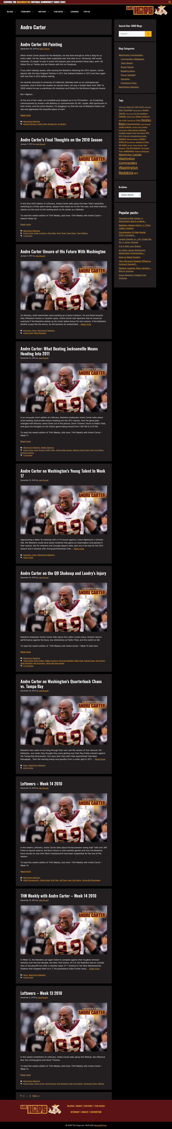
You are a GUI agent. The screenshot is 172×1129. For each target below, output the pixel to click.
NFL (147, 133)
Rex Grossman (39, 663)
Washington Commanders (131, 55)
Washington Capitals (130, 154)
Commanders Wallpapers (132, 59)
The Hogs (58, 12)
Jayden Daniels (125, 127)
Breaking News (128, 71)
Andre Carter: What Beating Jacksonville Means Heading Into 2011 (59, 351)
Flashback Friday (129, 83)
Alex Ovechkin (126, 110)
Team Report (127, 63)
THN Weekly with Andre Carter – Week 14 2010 (58, 896)
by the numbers (141, 113)
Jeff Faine (63, 880)
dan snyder (123, 120)
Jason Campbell (145, 124)
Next (36, 1096)
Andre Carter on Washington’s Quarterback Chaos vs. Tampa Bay (61, 683)
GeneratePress (100, 1125)
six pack (123, 145)
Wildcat (101, 1084)
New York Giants (96, 450)
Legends (75, 12)
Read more (25, 115)
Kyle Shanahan (62, 1084)
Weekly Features (47, 448)
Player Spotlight (128, 75)
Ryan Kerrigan (131, 142)
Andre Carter (42, 124)
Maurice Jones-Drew (81, 450)
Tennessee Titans (90, 1084)
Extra (138, 120)
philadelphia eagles (138, 136)
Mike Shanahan (40, 333)
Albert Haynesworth (31, 880)
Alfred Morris (137, 110)
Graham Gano (89, 661)
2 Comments (28, 666)
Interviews (27, 331)
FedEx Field (50, 450)
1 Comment (27, 236)
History (42, 12)
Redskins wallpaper (133, 139)
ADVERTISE (95, 1112)
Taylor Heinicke (138, 145)
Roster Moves (127, 67)
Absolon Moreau (29, 124)
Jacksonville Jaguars (64, 450)
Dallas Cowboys (40, 233)
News (34, 331)
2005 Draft (122, 107)
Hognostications (133, 124)
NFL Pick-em (124, 136)
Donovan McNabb (66, 661)
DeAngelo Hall (131, 120)
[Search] (148, 34)
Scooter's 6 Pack (142, 142)
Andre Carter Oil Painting (41, 44)
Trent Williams (82, 233)
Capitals (122, 116)
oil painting (62, 124)
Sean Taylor (71, 233)
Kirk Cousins (142, 127)
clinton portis (39, 1084)
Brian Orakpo (39, 661)
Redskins (122, 139)
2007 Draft (139, 107)
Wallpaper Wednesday (142, 151)
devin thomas (39, 450)
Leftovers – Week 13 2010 (41, 993)
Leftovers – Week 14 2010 (41, 783)
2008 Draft (147, 107)
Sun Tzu (129, 145)
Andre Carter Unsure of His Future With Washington (63, 251)
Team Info (26, 12)
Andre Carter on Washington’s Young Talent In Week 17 (62, 473)
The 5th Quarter (133, 148)
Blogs (10, 12)
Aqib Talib (55, 880)
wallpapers (129, 151)
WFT (136, 173)
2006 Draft (130, 107)
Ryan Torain (61, 233)
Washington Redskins (31, 121)
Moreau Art (52, 124)
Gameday (125, 79)
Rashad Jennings (27, 453)
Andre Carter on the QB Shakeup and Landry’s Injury (63, 573)
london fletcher (123, 130)
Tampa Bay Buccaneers (55, 663)
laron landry (100, 661)
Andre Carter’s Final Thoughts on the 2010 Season (61, 140)
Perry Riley (52, 233)
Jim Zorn (134, 127)
